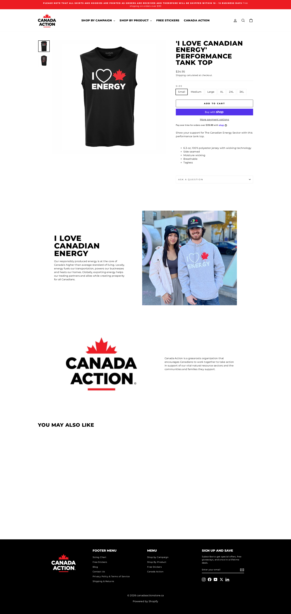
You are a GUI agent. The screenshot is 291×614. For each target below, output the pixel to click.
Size (179, 86)
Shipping (181, 75)
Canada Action (197, 20)
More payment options (214, 119)
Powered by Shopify (145, 601)
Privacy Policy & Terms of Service (111, 576)
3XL (241, 91)
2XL (231, 91)
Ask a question (190, 179)
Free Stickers (167, 20)
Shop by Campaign (97, 20)
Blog (95, 567)
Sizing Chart (99, 557)
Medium (196, 91)
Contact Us (99, 571)
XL (221, 91)
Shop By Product (134, 20)
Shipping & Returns (103, 581)
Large (210, 91)
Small (181, 91)
